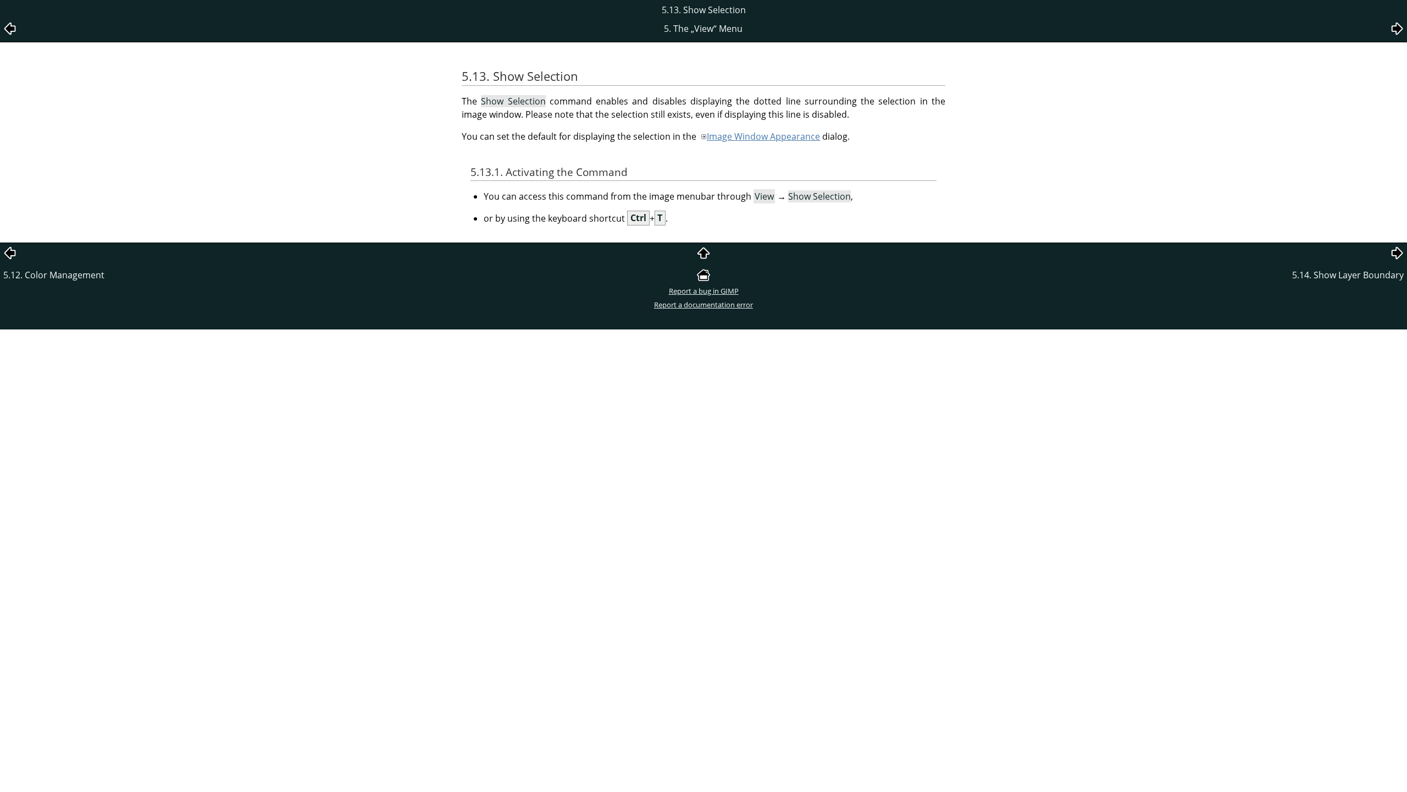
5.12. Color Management (53, 275)
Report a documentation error (703, 305)
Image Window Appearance (763, 136)
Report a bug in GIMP (704, 291)
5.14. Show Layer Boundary (1348, 275)
